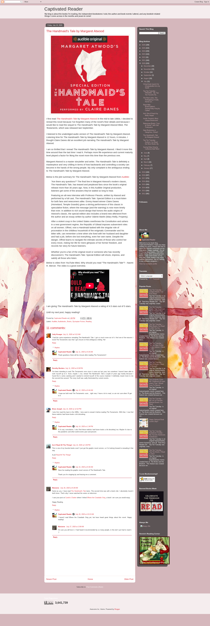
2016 (144, 181)
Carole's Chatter (70, 497)
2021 (144, 60)
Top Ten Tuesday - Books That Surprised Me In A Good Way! (157, 309)
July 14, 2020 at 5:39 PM (81, 445)
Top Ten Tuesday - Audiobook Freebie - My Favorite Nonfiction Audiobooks (157, 434)
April (145, 159)
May (145, 156)
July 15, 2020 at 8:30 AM (84, 467)
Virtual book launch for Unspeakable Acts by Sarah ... (151, 86)
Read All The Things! (63, 455)
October (147, 72)
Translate (156, 279)
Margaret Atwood (89, 119)
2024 (144, 51)
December (147, 66)
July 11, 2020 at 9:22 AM (71, 334)
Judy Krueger (57, 334)
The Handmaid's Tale (67, 119)
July (145, 81)
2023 (144, 54)
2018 (144, 175)
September (148, 75)
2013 (144, 191)
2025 (144, 48)
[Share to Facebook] (88, 318)
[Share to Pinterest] (90, 318)
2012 (144, 194)
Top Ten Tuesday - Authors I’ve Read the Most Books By (151, 142)
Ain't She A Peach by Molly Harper (150, 114)
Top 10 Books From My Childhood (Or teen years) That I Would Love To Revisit (157, 382)
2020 (144, 63)
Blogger (117, 609)
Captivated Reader (63, 9)
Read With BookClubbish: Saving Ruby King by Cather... (151, 107)
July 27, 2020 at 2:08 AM (75, 527)
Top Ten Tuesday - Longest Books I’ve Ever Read (156, 292)
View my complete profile (148, 264)
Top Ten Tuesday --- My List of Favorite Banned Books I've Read (156, 401)
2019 (144, 172)
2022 (144, 57)
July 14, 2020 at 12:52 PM (72, 409)
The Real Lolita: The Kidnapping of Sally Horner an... (151, 99)
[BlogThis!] (84, 318)
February (147, 165)
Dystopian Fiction (79, 321)
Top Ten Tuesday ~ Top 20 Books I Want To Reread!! (156, 364)
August (146, 78)
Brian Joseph (57, 409)
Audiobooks (62, 321)
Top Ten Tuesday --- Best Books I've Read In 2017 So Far (157, 326)
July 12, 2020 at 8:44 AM (84, 390)
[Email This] (81, 318)
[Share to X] (86, 318)
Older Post (128, 579)
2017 (144, 178)
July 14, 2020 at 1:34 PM (84, 426)
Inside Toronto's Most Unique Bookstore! (150, 119)
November (147, 69)
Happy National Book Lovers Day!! (156, 420)
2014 (144, 187)
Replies (57, 348)
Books (69, 321)
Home (90, 579)
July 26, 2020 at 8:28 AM (69, 488)
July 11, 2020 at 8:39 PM (74, 368)
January (147, 168)
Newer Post (51, 579)
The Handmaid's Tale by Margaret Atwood (151, 136)
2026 (144, 45)
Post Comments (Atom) (94, 587)
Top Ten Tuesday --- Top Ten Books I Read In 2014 (157, 452)
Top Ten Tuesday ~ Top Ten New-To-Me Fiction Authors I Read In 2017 (157, 346)
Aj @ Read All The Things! (62, 445)
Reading (89, 321)
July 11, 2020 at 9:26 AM (84, 352)
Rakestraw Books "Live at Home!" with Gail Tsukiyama (151, 125)
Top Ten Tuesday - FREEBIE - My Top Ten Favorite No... (151, 93)
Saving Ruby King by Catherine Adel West (151, 148)
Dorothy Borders (58, 368)
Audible (125, 177)
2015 (144, 184)
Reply (54, 343)
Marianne (56, 488)
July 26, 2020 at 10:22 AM (84, 514)
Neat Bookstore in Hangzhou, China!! (150, 131)
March (146, 162)
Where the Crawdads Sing (96, 497)
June (146, 153)
